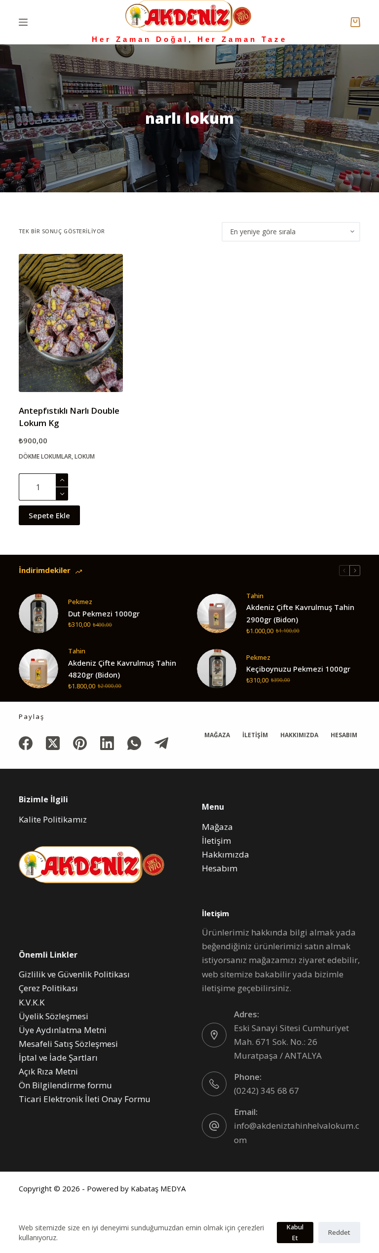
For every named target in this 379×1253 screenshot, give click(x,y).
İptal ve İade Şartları (58, 1057)
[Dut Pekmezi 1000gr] (38, 613)
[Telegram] (161, 743)
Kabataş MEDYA (158, 1188)
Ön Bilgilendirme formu (65, 1085)
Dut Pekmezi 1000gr (104, 613)
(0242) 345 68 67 (266, 1090)
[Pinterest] (80, 743)
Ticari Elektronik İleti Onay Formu (85, 1099)
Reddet (339, 1232)
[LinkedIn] (107, 743)
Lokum (85, 456)
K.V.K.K (31, 1002)
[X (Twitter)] (53, 743)
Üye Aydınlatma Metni (63, 1030)
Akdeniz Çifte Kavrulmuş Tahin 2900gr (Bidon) (300, 613)
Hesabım (344, 735)
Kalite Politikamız (53, 819)
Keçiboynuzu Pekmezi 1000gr (298, 669)
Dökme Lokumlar (45, 456)
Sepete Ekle (49, 515)
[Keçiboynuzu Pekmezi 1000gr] (216, 668)
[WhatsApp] (134, 743)
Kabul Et (295, 1232)
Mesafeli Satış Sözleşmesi (68, 1043)
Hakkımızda (299, 735)
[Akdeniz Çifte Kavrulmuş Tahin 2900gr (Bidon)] (216, 613)
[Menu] (23, 22)
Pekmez (80, 601)
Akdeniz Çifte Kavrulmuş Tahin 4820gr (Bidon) (122, 669)
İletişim (255, 735)
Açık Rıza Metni (48, 1071)
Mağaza (217, 735)
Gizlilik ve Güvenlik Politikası (74, 974)
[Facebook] (26, 743)
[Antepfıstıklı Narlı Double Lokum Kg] (70, 323)
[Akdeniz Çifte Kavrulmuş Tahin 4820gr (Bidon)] (38, 668)
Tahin (255, 595)
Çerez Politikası (48, 988)
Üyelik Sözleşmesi (53, 1016)
